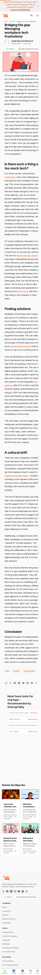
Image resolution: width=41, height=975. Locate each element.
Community (6, 923)
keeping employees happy (16, 476)
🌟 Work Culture (29, 671)
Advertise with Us (8, 919)
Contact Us (6, 911)
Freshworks (10, 177)
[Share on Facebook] (14, 683)
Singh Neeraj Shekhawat (22, 41)
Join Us (11, 49)
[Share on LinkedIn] (19, 683)
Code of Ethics (7, 961)
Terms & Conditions (9, 936)
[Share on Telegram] (23, 683)
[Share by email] (31, 683)
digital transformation (20, 346)
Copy (30, 973)
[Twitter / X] (3, 891)
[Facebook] (7, 891)
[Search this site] (31, 15)
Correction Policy (8, 952)
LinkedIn (13, 973)
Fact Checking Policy (10, 965)
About (4, 907)
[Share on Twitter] (10, 683)
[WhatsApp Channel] (27, 891)
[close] (38, 6)
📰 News (16, 671)
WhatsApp (5, 973)
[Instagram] (15, 891)
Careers (5, 915)
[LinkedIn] (11, 891)
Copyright (6, 940)
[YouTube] (19, 891)
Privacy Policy (7, 932)
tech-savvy (23, 291)
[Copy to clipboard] (36, 683)
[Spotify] (23, 891)
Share (37, 973)
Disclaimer (6, 944)
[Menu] (37, 15)
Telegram (22, 973)
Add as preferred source (29, 49)
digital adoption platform (28, 255)
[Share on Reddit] (27, 683)
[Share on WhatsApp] (6, 683)
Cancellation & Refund (10, 948)
